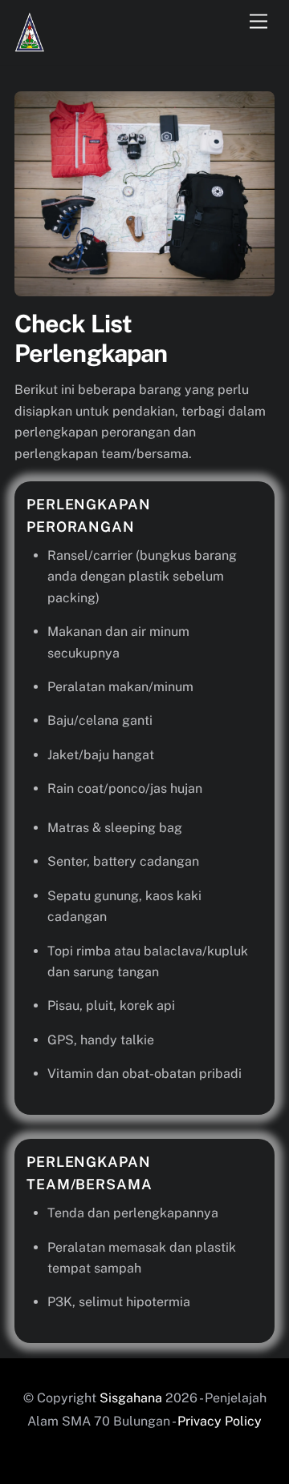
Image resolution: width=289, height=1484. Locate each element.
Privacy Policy (219, 1421)
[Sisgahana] (29, 45)
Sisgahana (132, 1398)
